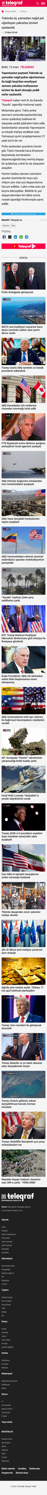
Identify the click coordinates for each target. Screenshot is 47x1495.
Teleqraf (7, 100)
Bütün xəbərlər (8, 1468)
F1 (3, 1401)
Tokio (13, 226)
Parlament (6, 1238)
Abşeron (5, 1450)
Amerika (5, 1332)
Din (3, 1316)
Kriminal (5, 1364)
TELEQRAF (27, 67)
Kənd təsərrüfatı (8, 1266)
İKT (3, 1277)
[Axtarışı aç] (37, 3)
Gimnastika (6, 1405)
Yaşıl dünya (6, 1305)
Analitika (5, 1253)
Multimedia (34, 1468)
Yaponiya (5, 226)
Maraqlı (5, 1368)
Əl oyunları (6, 1412)
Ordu (3, 1227)
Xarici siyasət (7, 1242)
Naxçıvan (5, 1461)
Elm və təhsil (6, 1301)
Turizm (4, 1284)
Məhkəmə (5, 1360)
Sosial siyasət (7, 1297)
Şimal (4, 1446)
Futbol (4, 1416)
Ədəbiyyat (6, 1385)
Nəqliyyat (5, 1280)
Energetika (6, 1269)
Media (4, 1312)
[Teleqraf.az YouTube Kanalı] (23, 246)
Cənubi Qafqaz (7, 1347)
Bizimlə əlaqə (22, 1473)
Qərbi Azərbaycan (9, 1234)
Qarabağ (5, 1249)
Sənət (4, 1388)
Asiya (4, 1336)
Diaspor (5, 1231)
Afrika (4, 1329)
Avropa (4, 1343)
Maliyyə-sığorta (8, 1273)
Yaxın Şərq (6, 1340)
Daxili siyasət (7, 1245)
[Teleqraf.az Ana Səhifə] (12, 3)
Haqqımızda (7, 1473)
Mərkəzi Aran (7, 1439)
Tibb (3, 1308)
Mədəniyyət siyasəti (9, 1381)
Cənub (4, 1457)
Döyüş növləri (7, 1409)
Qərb (3, 1454)
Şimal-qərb (6, 1443)
